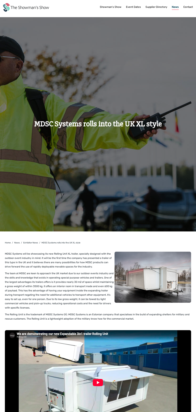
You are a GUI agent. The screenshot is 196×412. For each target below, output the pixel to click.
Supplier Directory (156, 6)
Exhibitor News (30, 242)
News (175, 6)
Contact (188, 6)
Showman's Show (110, 6)
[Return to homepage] (26, 7)
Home (8, 242)
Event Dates (133, 6)
